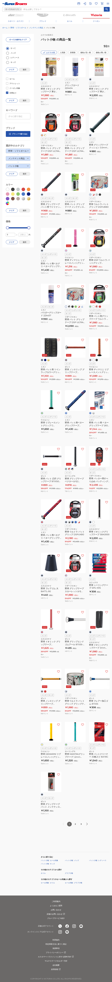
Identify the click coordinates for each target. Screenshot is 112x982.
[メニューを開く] (108, 3)
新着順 (72, 52)
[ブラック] (42, 79)
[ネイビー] (45, 360)
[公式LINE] (67, 932)
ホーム (5, 28)
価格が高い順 (101, 52)
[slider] (7, 227)
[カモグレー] (97, 194)
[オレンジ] (42, 135)
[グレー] (90, 194)
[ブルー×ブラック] (72, 522)
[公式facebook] (67, 926)
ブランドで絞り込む (20, 134)
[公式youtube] (81, 926)
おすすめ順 (50, 52)
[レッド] (100, 306)
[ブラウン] (66, 360)
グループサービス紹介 (56, 918)
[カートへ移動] (102, 3)
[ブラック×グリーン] (66, 469)
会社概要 (56, 965)
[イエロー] (42, 744)
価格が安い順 (85, 52)
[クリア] (93, 522)
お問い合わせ (56, 910)
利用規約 (56, 940)
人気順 (62, 52)
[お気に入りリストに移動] (96, 3)
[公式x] (60, 926)
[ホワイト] (66, 306)
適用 (24, 69)
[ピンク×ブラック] (66, 135)
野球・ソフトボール (18, 28)
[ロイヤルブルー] (76, 522)
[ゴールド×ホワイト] (45, 135)
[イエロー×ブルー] (90, 250)
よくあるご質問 (56, 906)
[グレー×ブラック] (69, 522)
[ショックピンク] (66, 250)
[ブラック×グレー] (69, 306)
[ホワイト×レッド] (93, 194)
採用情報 (54, 969)
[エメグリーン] (76, 306)
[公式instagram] (74, 926)
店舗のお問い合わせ (54, 914)
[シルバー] (93, 413)
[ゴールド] (48, 360)
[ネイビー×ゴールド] (72, 469)
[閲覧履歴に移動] (90, 3)
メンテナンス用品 (36, 28)
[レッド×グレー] (97, 306)
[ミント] (66, 744)
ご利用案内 (56, 901)
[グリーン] (90, 306)
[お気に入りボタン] (58, 59)
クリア (11, 69)
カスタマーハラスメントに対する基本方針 (54, 957)
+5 (82, 306)
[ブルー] (66, 413)
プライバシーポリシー (54, 952)
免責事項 (56, 948)
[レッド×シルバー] (69, 469)
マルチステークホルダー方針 (56, 961)
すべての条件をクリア (18, 39)
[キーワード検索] (107, 9)
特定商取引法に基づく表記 (56, 944)
